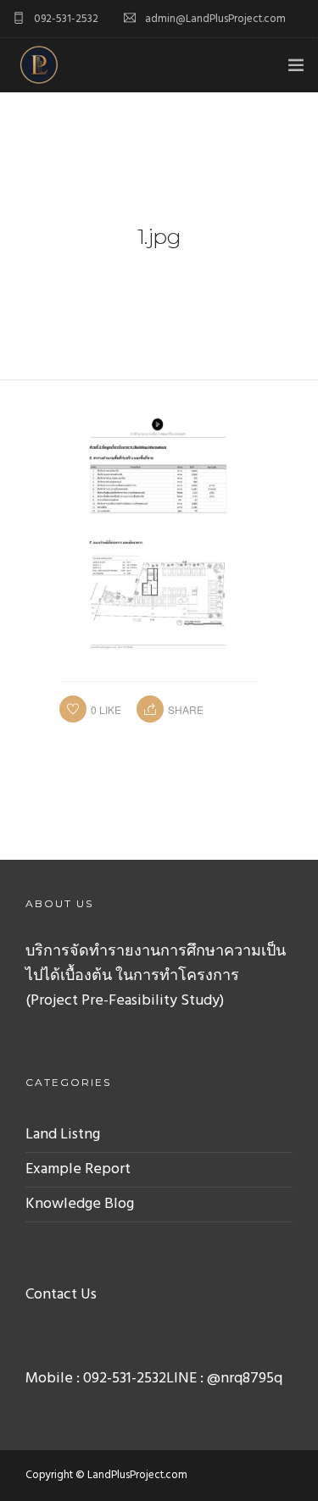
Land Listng (62, 1134)
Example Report (78, 1169)
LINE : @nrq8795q (224, 1378)
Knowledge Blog (79, 1204)
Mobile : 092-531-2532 (95, 1378)
